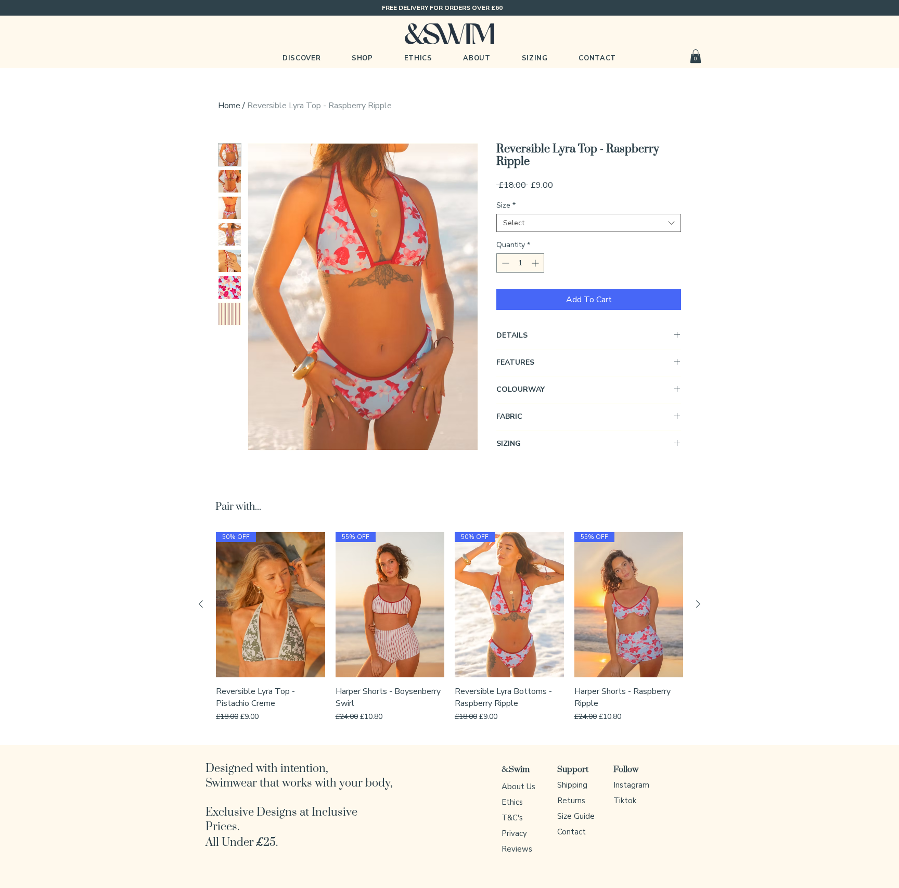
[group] (449, 628)
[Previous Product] (201, 604)
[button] (362, 58)
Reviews (517, 849)
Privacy (514, 833)
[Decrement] (504, 263)
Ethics (512, 802)
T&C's (512, 818)
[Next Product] (698, 604)
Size (506, 205)
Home (229, 105)
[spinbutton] (520, 263)
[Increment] (536, 263)
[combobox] (588, 223)
